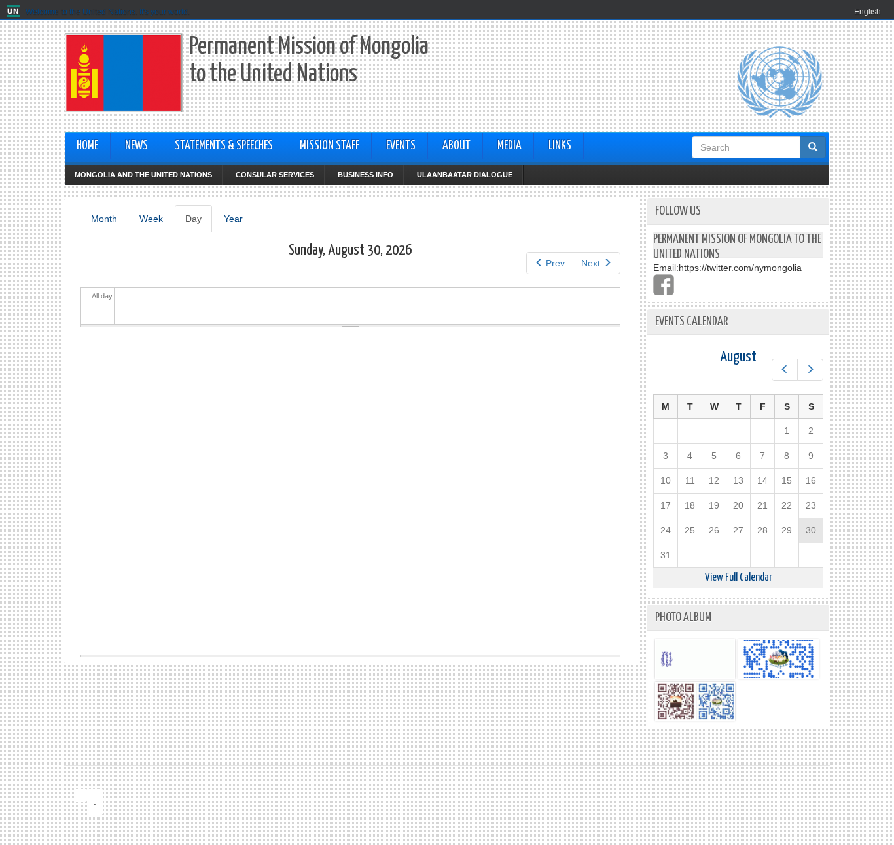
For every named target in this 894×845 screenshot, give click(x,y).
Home (87, 146)
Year (233, 218)
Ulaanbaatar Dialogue (464, 175)
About (456, 146)
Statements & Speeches (224, 146)
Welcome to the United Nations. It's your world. (108, 11)
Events (401, 146)
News (136, 146)
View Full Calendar (738, 577)
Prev (555, 263)
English (867, 11)
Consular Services (275, 175)
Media (509, 146)
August (738, 357)
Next (590, 263)
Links (559, 146)
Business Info (365, 175)
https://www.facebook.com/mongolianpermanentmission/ (663, 284)
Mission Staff (329, 146)
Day (198, 222)
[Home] (15, 11)
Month (104, 218)
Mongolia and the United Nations (143, 175)
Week (151, 218)
